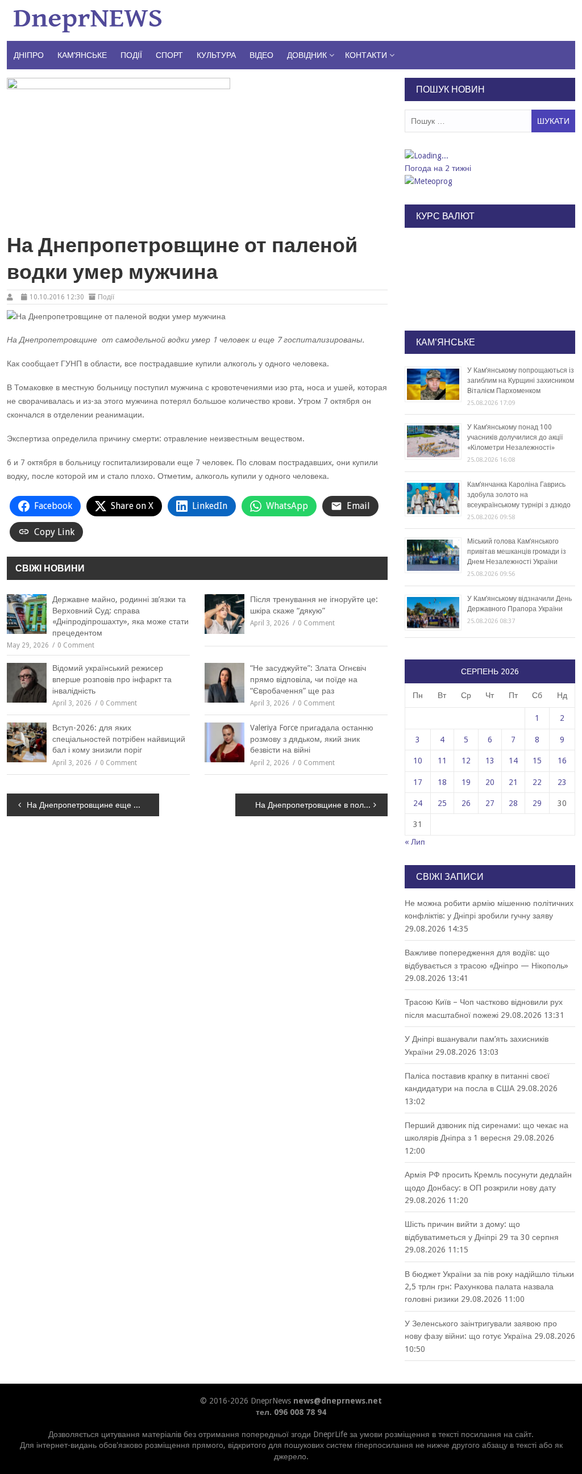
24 (417, 803)
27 (489, 803)
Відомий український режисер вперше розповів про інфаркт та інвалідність (112, 679)
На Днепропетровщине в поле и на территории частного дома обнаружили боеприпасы (321, 804)
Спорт (169, 55)
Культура (216, 55)
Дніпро (29, 55)
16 (562, 760)
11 (442, 760)
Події (131, 55)
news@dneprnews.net (337, 1400)
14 (513, 760)
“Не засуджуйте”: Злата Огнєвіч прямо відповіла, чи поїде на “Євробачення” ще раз (308, 679)
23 (562, 782)
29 (537, 803)
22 (537, 782)
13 (489, 760)
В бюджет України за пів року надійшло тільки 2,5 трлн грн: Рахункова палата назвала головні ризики (489, 1287)
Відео (261, 55)
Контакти (366, 55)
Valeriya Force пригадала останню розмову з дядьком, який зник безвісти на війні (311, 738)
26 (466, 803)
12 (466, 760)
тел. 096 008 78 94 (291, 1412)
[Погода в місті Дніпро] (489, 155)
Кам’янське (82, 55)
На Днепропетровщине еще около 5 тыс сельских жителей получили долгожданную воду (93, 804)
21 (513, 782)
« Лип (415, 841)
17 (417, 782)
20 (489, 782)
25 (442, 803)
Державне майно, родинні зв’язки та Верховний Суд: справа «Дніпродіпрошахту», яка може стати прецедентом (120, 616)
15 (537, 760)
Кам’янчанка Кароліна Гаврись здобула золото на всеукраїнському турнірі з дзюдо (519, 495)
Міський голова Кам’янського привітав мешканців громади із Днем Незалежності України (516, 551)
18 (442, 782)
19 (466, 782)
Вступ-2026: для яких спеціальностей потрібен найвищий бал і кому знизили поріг (118, 738)
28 (513, 803)
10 (417, 760)
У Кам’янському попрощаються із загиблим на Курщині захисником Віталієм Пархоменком (520, 380)
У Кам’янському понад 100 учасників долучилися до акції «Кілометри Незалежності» (515, 437)
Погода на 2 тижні (438, 168)
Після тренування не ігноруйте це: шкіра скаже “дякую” (314, 605)
